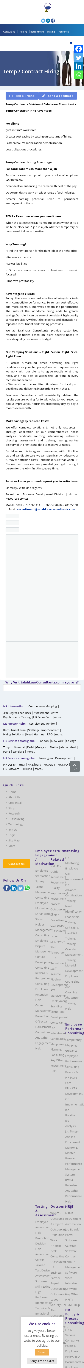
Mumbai (19, 747)
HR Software (11, 769)
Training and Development (56, 758)
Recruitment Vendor (42, 723)
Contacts (33, 14)
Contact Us (16, 864)
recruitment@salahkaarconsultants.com (46, 509)
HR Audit (49, 764)
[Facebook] (78, 49)
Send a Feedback (60, 96)
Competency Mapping (42, 706)
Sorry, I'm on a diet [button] (42, 1361)
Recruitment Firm (14, 730)
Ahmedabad (68, 747)
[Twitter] (78, 57)
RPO (50, 734)
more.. (58, 717)
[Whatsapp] (78, 74)
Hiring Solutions (13, 734)
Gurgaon (41, 747)
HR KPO (63, 764)
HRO (22, 764)
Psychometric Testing (17, 717)
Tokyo (7, 747)
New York (57, 741)
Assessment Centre (46, 713)
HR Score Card (42, 717)
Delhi (30, 747)
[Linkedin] (78, 66)
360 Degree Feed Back (17, 713)
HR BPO (27, 769)
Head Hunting (35, 734)
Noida (54, 747)
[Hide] (82, 83)
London (44, 741)
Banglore (18, 752)
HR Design (9, 764)
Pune (6, 752)
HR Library (34, 764)
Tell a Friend (25, 96)
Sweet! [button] (42, 1352)
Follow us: (34, 20)
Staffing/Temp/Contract (43, 730)
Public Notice (56, 11)
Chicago (71, 741)
